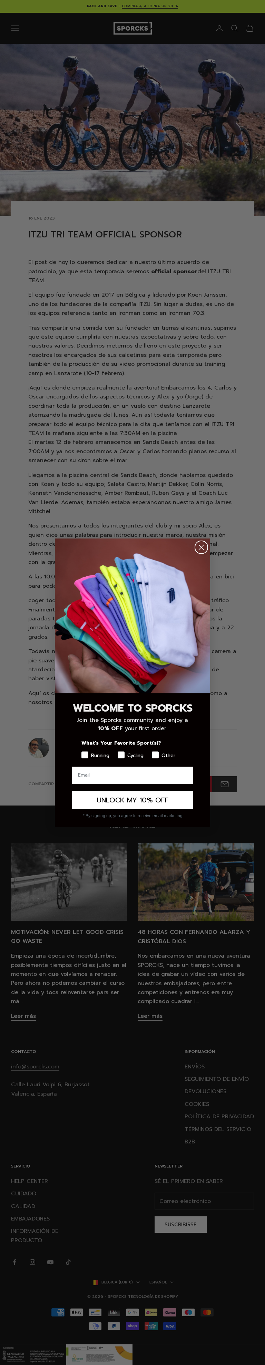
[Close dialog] (201, 547)
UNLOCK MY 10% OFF (133, 800)
